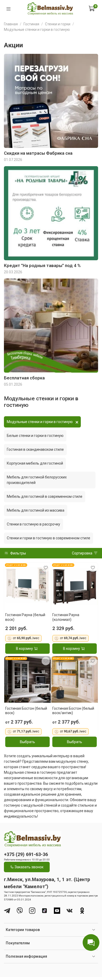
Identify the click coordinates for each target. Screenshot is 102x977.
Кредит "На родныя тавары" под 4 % (42, 265)
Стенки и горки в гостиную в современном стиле (48, 538)
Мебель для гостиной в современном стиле (44, 496)
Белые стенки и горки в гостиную (35, 435)
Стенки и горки (57, 24)
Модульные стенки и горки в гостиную (40, 422)
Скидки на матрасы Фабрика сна (38, 153)
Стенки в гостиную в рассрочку (33, 524)
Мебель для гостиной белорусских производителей (37, 480)
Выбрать (27, 742)
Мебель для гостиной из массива (35, 510)
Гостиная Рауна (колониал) (65, 617)
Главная (11, 24)
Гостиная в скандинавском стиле (35, 449)
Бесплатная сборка (24, 377)
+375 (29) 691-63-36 (26, 854)
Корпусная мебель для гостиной (35, 463)
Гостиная (31, 24)
